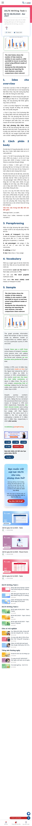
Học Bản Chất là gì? (16, 501)
